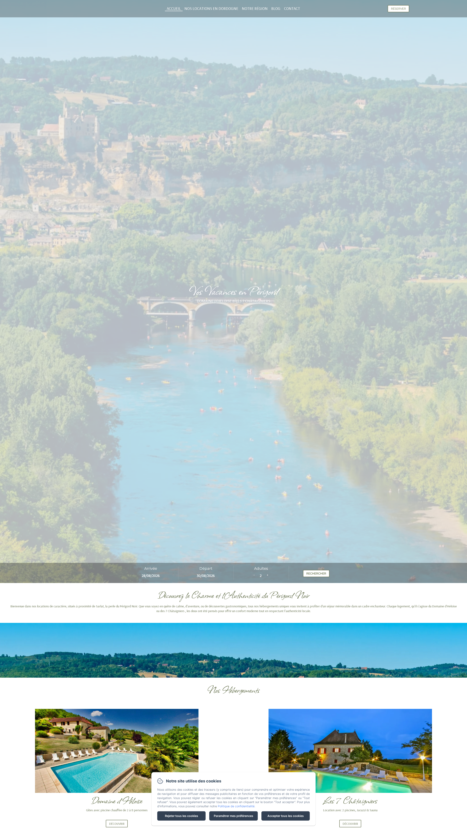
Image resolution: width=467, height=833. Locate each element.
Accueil (174, 8)
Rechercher (316, 573)
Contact (292, 8)
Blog (275, 8)
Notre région (255, 8)
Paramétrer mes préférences (233, 816)
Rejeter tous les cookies (181, 816)
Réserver (398, 8)
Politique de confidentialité (236, 806)
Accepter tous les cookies (285, 816)
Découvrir (116, 824)
